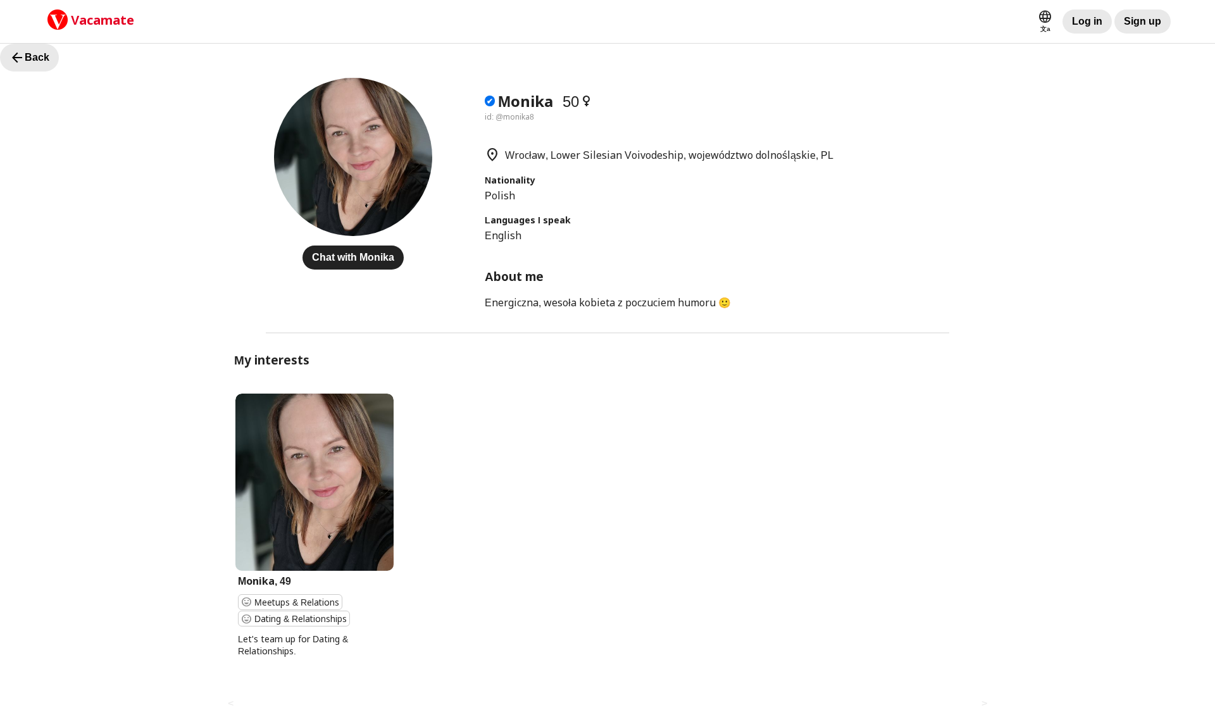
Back (29, 57)
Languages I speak (528, 220)
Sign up (1142, 21)
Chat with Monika (353, 257)
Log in (1087, 21)
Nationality (510, 180)
